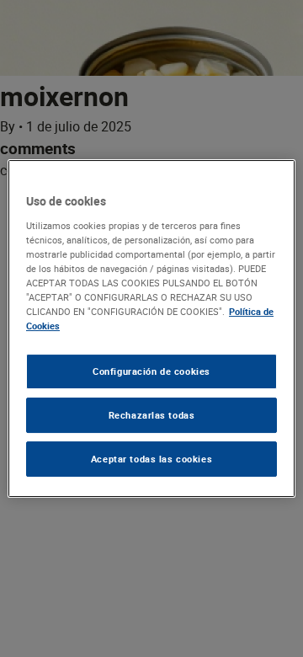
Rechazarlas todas (152, 415)
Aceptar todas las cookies (151, 458)
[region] (151, 328)
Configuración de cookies (151, 371)
